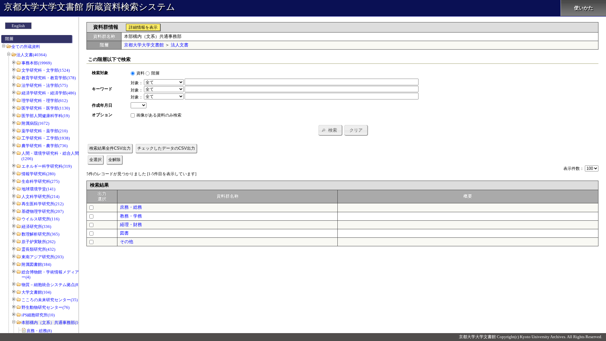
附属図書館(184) (36, 264)
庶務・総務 (131, 207)
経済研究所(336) (36, 226)
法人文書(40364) (31, 54)
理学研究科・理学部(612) (44, 100)
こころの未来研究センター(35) (49, 299)
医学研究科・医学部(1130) (45, 108)
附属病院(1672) (35, 123)
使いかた (583, 7)
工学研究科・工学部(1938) (45, 138)
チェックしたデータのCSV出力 (166, 148)
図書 (124, 233)
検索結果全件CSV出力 (110, 148)
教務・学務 (131, 216)
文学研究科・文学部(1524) (45, 70)
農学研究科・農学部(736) (44, 145)
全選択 (95, 159)
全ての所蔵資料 (25, 46)
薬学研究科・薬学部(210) (44, 131)
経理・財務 (131, 224)
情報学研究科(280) (38, 173)
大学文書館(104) (36, 292)
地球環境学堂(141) (38, 189)
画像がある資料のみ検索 (158, 115)
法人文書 (179, 45)
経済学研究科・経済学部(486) (48, 93)
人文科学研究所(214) (40, 196)
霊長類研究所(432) (38, 249)
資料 (140, 73)
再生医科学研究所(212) (42, 203)
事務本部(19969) (36, 63)
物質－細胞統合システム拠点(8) (50, 284)
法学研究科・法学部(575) (44, 85)
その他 (126, 241)
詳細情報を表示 (143, 27)
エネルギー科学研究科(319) (46, 166)
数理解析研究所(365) (40, 234)
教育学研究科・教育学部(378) (48, 77)
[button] (330, 130)
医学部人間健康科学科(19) (45, 115)
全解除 (114, 159)
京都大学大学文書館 (144, 45)
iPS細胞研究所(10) (38, 315)
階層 (155, 73)
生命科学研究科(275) (40, 181)
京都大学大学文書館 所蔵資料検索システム (89, 7)
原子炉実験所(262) (38, 241)
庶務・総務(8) (39, 330)
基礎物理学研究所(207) (42, 211)
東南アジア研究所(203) (42, 256)
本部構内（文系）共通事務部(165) (52, 322)
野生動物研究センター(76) (45, 307)
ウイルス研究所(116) (40, 219)
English (18, 25)
